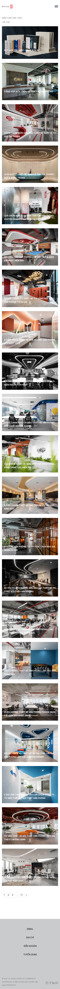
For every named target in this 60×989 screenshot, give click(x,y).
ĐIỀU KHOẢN (30, 946)
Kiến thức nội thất (12, 18)
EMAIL (30, 929)
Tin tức (6, 22)
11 (22, 895)
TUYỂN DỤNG (30, 954)
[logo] (27, 6)
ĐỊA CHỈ (30, 937)
